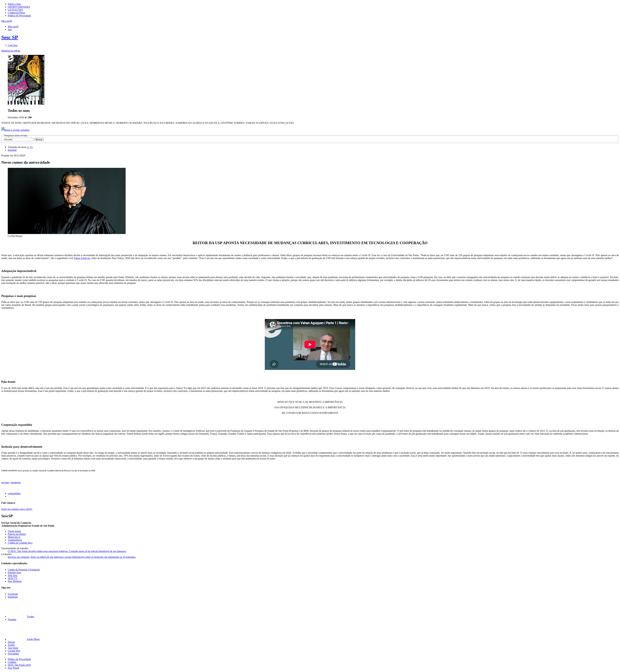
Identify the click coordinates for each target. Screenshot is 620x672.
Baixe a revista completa (17, 130)
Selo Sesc (13, 575)
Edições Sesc (14, 572)
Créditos (12, 662)
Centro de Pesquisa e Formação (24, 569)
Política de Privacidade (19, 15)
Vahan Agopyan (82, 258)
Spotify (11, 645)
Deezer (11, 642)
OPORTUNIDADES (19, 6)
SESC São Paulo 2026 (19, 665)
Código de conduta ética (20, 542)
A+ (31, 147)
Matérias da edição (10, 50)
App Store (13, 648)
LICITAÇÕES (15, 9)
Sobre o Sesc (14, 4)
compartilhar (14, 493)
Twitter (30, 616)
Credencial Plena (16, 12)
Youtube (12, 619)
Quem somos (14, 531)
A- (28, 147)
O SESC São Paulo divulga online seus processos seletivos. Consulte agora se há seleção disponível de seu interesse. (67, 551)
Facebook (13, 594)
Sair (10, 29)
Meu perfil (13, 26)
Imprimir (12, 150)
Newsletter (13, 653)
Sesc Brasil (13, 668)
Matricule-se (14, 537)
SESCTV (13, 578)
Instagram (13, 597)
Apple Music (33, 639)
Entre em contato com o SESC (16, 509)
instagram (16, 482)
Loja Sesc (13, 45)
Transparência (15, 540)
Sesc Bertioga (15, 581)
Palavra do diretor (17, 534)
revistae (5, 482)
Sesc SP (9, 37)
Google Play (14, 650)
